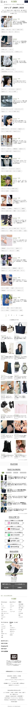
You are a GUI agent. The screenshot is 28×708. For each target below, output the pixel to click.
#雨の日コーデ (4, 31)
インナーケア (12, 611)
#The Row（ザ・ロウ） (6, 268)
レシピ (2, 624)
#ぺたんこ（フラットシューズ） (7, 51)
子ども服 (20, 609)
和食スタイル (15, 694)
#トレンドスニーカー (11, 290)
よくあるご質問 (15, 683)
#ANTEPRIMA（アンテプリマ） (8, 71)
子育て (19, 602)
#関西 (15, 210)
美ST (24, 692)
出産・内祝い (21, 607)
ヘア (11, 607)
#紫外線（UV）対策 (20, 4)
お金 (2, 635)
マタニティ (3, 616)
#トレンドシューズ (19, 109)
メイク (11, 604)
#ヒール (11, 49)
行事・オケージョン (5, 613)
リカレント (12, 633)
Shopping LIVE (4, 646)
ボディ (11, 609)
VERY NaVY (4, 648)
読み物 (11, 634)
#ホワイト (9, 148)
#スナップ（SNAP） (13, 91)
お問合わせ (22, 683)
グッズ (20, 611)
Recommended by (21, 459)
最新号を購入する (6, 584)
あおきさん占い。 (5, 640)
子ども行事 (21, 613)
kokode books (21, 699)
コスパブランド (4, 611)
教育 (19, 615)
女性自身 (7, 696)
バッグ (2, 605)
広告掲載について (7, 683)
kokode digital (14, 701)
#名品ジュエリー (5, 250)
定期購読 (20, 587)
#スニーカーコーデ (19, 288)
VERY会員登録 (4, 651)
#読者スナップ (4, 91)
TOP (2, 595)
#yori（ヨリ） (4, 89)
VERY (12, 692)
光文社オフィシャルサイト (14, 685)
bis (10, 694)
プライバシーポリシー (18, 679)
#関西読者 (15, 148)
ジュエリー (3, 607)
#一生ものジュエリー (8, 4)
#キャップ (3, 188)
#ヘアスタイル (12, 89)
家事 (2, 631)
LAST (22, 315)
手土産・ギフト (4, 633)
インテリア (3, 626)
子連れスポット (21, 605)
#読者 (3, 69)
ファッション (4, 602)
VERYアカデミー (13, 629)
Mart (20, 692)
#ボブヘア (18, 89)
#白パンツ (17, 31)
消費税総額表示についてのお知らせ (14, 671)
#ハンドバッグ (12, 168)
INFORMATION (14, 677)
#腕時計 (23, 208)
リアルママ (21, 616)
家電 (2, 637)
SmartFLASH (13, 696)
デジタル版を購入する (20, 584)
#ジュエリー (12, 250)
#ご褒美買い (10, 208)
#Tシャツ (14, 4)
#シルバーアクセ (11, 248)
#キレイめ (8, 29)
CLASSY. (8, 692)
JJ (3, 692)
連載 (11, 625)
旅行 (2, 629)
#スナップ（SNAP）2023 (17, 29)
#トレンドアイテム (19, 71)
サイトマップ (14, 681)
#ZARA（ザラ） (5, 49)
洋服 (2, 609)
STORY (16, 692)
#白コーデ (11, 31)
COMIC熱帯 (19, 696)
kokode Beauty (13, 699)
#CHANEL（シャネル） (10, 69)
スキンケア (12, 605)
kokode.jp (6, 699)
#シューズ (23, 228)
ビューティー (13, 602)
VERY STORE (4, 643)
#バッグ (18, 168)
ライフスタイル (4, 622)
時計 (2, 618)
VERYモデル (12, 631)
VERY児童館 (21, 604)
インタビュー (12, 627)
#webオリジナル (17, 131)
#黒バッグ (20, 268)
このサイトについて (9, 679)
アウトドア (3, 628)
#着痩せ (3, 29)
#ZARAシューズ (19, 51)
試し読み (6, 587)
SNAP (2, 615)
